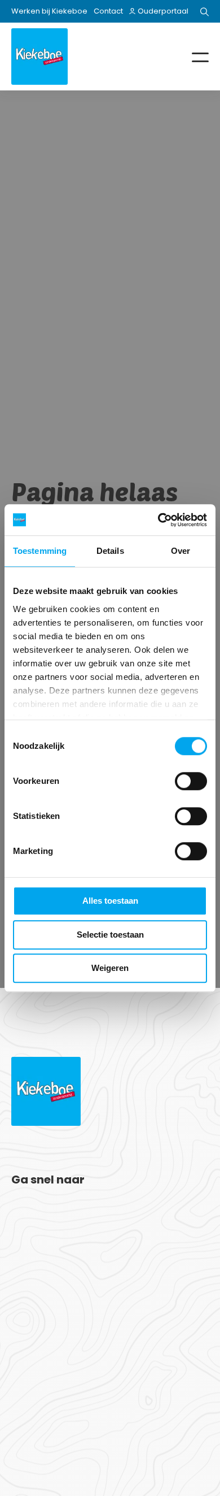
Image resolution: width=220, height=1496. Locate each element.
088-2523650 (59, 1306)
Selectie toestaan (110, 934)
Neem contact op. (80, 1434)
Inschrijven (32, 1237)
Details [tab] (110, 551)
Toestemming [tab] (40, 551)
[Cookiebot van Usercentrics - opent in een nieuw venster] (158, 520)
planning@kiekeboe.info (80, 1329)
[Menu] (192, 56)
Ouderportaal (163, 11)
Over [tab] (180, 551)
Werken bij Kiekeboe (49, 11)
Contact (108, 11)
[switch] (191, 781)
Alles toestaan (110, 900)
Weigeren (110, 968)
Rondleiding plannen (53, 1224)
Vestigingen (36, 1210)
